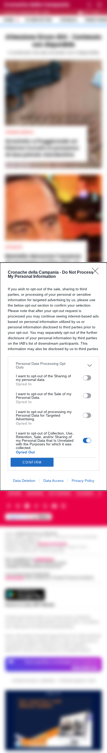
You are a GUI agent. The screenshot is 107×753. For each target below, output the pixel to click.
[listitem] (53, 365)
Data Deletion (24, 481)
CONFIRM (32, 462)
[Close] (97, 273)
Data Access (53, 481)
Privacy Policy (83, 481)
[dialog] (53, 376)
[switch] (87, 377)
